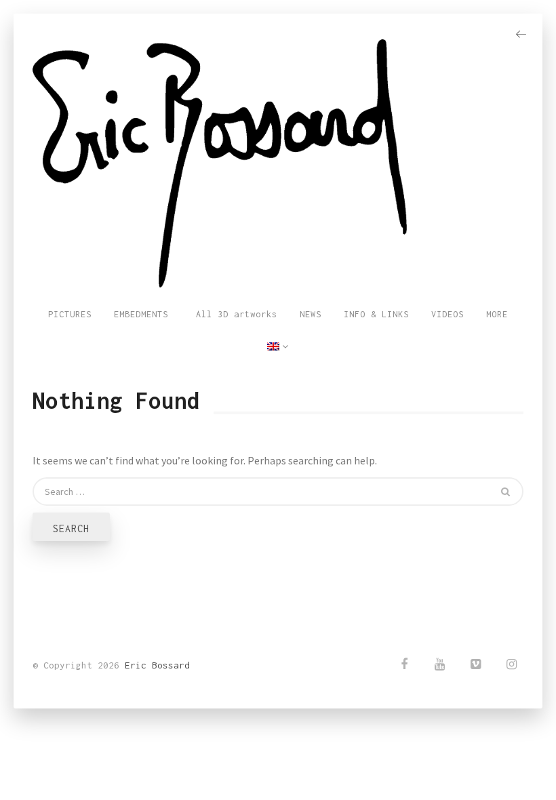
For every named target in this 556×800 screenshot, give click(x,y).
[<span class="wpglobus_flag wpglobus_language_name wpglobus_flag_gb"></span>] (278, 347)
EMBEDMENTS (141, 314)
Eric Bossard (157, 665)
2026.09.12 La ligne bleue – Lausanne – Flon (417, 759)
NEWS (310, 314)
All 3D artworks (234, 314)
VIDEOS (447, 314)
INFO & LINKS (376, 314)
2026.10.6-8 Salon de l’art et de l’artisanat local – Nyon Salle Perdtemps (408, 712)
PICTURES (70, 314)
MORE (497, 314)
